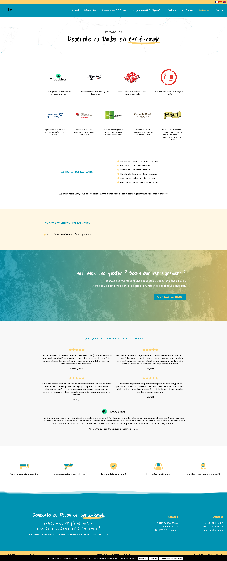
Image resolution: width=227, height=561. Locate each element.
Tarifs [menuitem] (171, 10)
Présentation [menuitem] (90, 10)
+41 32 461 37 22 (213, 523)
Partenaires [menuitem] (204, 10)
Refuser (154, 558)
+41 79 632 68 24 (213, 526)
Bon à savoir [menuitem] (188, 10)
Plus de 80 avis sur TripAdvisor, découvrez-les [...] (113, 429)
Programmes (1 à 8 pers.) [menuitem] (114, 10)
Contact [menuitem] (220, 10)
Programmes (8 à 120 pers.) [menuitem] (146, 10)
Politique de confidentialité (171, 558)
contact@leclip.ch (213, 530)
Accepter (143, 558)
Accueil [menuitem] (75, 10)
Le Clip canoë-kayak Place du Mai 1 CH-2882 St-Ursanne (166, 526)
